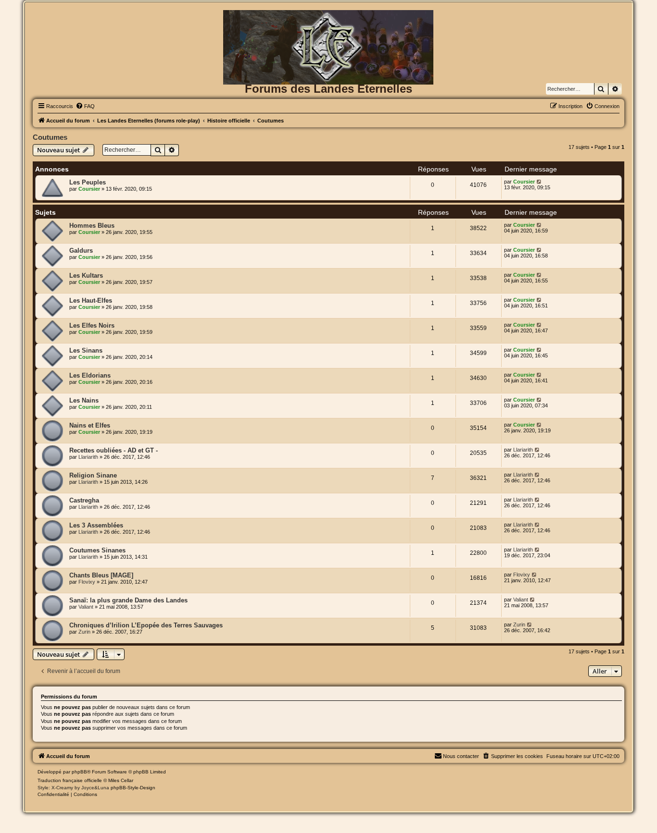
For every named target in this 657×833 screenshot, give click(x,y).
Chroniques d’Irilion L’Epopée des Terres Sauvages (146, 625)
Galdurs (81, 250)
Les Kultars (86, 275)
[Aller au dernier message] (539, 181)
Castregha (84, 500)
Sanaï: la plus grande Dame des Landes (128, 600)
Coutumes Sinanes (97, 550)
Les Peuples (87, 182)
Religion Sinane (93, 475)
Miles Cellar (120, 780)
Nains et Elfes (89, 425)
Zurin (84, 632)
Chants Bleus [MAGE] (101, 575)
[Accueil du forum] (328, 26)
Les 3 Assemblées (96, 525)
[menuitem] (85, 106)
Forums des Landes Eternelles (328, 88)
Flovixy (86, 582)
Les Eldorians (90, 375)
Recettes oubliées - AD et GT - (113, 450)
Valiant (85, 607)
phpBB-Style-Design (133, 787)
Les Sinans (85, 350)
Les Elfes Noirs (91, 325)
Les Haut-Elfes (90, 300)
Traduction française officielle (70, 780)
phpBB (79, 771)
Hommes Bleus (91, 225)
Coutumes (50, 137)
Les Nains (84, 400)
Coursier (89, 189)
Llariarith (88, 457)
